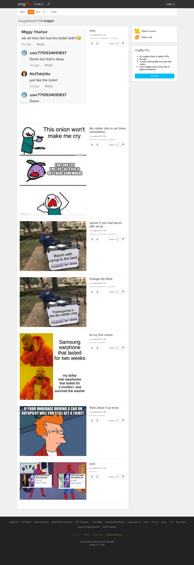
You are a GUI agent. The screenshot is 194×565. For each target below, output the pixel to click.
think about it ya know (104, 407)
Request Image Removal (88, 527)
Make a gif (147, 37)
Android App (97, 535)
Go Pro (154, 76)
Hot (31, 12)
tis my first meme (101, 335)
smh (92, 464)
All (21, 12)
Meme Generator (41, 522)
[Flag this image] (123, 43)
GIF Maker (26, 522)
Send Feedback (109, 527)
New (38, 12)
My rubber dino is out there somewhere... (107, 130)
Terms (164, 522)
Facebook (76, 535)
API (171, 522)
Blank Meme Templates (62, 522)
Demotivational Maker (115, 522)
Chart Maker (97, 522)
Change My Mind (100, 279)
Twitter (86, 535)
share (111, 43)
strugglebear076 (29, 21)
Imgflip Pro (14, 522)
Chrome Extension (114, 535)
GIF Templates (82, 522)
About (146, 522)
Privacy (155, 522)
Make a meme (149, 31)
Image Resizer (134, 522)
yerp (92, 30)
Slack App (180, 522)
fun (105, 35)
